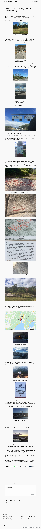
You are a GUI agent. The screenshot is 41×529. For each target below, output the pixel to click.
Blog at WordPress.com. (7, 525)
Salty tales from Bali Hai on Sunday (10, 1)
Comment (32, 494)
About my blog (35, 1)
